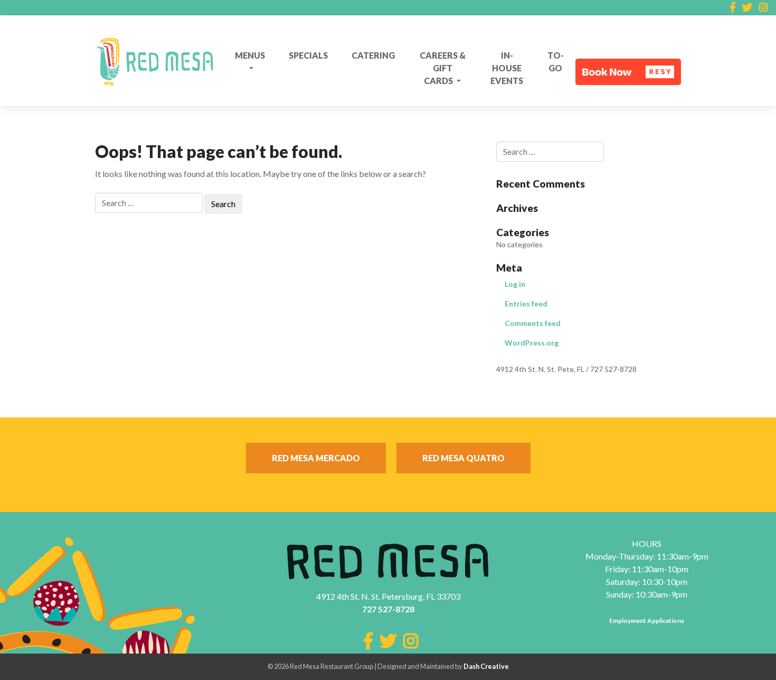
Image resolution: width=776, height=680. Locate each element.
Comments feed (533, 323)
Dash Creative (486, 666)
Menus (250, 55)
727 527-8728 (388, 609)
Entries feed (526, 303)
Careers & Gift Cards (443, 68)
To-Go (555, 61)
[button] (628, 72)
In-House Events (506, 68)
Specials (308, 55)
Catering (373, 55)
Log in (515, 284)
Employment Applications (646, 621)
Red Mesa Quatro (463, 458)
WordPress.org (532, 342)
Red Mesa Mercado (316, 458)
